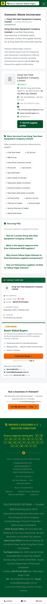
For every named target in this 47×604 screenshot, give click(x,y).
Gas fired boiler (14, 173)
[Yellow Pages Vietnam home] (3, 3)
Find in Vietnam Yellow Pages (22, 3)
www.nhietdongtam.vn (29, 113)
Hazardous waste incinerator (19, 183)
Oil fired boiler (13, 198)
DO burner (31, 152)
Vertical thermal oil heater (18, 208)
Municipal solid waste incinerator (21, 193)
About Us (9, 491)
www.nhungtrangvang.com (23, 472)
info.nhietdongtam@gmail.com (30, 109)
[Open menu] (44, 4)
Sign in (31, 361)
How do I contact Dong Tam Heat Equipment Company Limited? (21, 237)
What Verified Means (16, 494)
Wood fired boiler (15, 213)
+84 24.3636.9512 (12, 369)
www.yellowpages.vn (22, 466)
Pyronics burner (32, 198)
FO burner (12, 168)
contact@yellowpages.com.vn (17, 372)
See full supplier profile (29, 124)
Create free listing (22, 356)
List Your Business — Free (22, 480)
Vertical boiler (34, 203)
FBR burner (12, 157)
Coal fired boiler (14, 152)
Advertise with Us (23, 483)
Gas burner (26, 168)
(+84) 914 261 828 (19, 571)
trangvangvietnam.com (22, 463)
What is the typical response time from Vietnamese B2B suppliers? (21, 247)
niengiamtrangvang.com (22, 469)
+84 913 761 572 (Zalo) (20, 302)
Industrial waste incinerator (19, 188)
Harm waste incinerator (17, 178)
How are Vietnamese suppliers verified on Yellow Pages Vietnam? (23, 266)
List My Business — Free (23, 406)
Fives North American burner (19, 162)
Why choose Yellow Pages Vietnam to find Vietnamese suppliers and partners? (23, 256)
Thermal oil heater (15, 203)
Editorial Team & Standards (29, 491)
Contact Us (34, 494)
